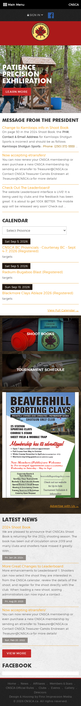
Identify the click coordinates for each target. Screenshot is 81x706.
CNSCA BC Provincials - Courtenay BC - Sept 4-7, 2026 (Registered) (39, 249)
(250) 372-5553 (64, 146)
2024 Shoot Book (16, 527)
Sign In (34, 15)
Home (12, 683)
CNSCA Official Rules (20, 688)
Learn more (17, 92)
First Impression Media (55, 696)
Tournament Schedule (41, 370)
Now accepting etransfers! (24, 155)
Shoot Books (40, 334)
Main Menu (15, 4)
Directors (40, 692)
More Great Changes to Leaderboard (32, 566)
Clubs (42, 688)
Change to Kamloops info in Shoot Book (35, 128)
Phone (48, 146)
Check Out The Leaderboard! (26, 188)
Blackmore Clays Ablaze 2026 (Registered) (37, 293)
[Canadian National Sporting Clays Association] (41, 31)
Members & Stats (61, 683)
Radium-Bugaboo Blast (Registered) (32, 272)
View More (17, 653)
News (24, 683)
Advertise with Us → (64, 506)
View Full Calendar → (63, 310)
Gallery (69, 688)
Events (55, 688)
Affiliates (39, 683)
